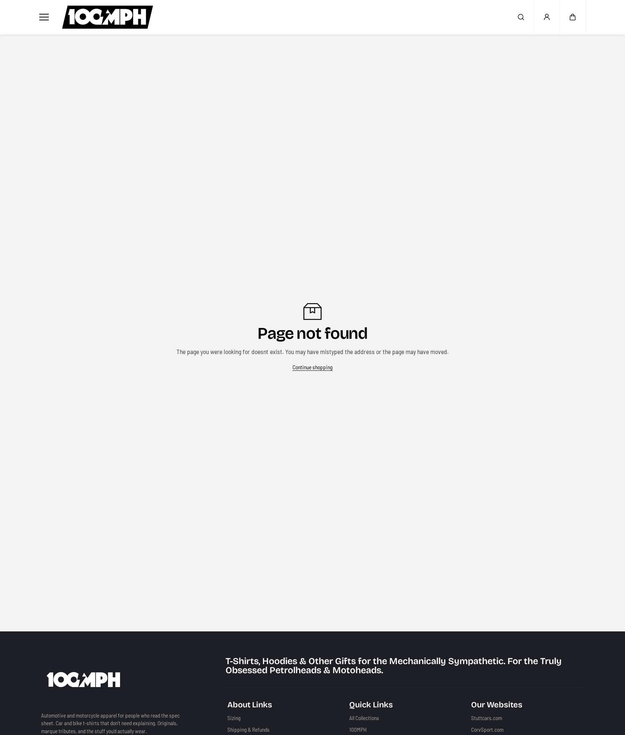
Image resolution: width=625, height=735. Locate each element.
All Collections (364, 718)
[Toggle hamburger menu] (45, 17)
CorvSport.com (487, 729)
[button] (572, 17)
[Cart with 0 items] (572, 17)
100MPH (358, 729)
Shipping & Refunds (248, 729)
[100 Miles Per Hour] (107, 17)
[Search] (521, 17)
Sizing (233, 718)
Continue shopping (312, 367)
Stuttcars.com (486, 718)
